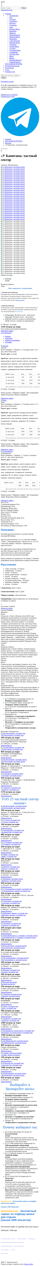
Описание (8, 338)
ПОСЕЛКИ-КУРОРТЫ (13, 141)
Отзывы (8, 342)
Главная (8, 139)
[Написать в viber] (8, 96)
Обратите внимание (12, 340)
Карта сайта (28, 1264)
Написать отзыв (6, 608)
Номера (8, 336)
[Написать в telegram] (20, 135)
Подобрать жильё (7, 81)
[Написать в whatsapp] (9, 95)
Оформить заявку (7, 331)
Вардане (8, 143)
